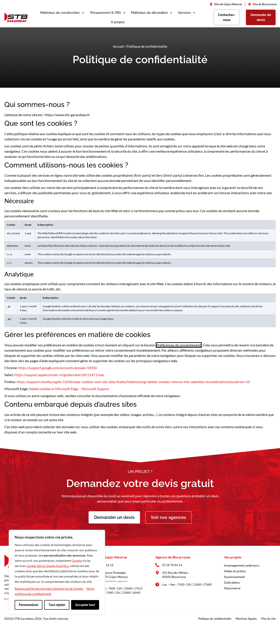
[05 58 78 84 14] (157, 565)
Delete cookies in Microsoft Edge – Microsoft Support (69, 389)
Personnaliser (28, 605)
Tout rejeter (57, 605)
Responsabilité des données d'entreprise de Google (49, 588)
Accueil (118, 46)
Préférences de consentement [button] (178, 345)
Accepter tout (85, 605)
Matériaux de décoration (149, 13)
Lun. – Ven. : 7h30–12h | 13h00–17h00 (187, 584)
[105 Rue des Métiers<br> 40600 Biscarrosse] (157, 573)
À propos (117, 22)
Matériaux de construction (60, 13)
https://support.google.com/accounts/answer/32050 (57, 368)
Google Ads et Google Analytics (47, 566)
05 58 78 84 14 (172, 565)
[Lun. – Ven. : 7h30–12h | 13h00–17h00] (157, 584)
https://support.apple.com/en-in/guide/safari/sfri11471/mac (59, 375)
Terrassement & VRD (105, 13)
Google (77, 560)
